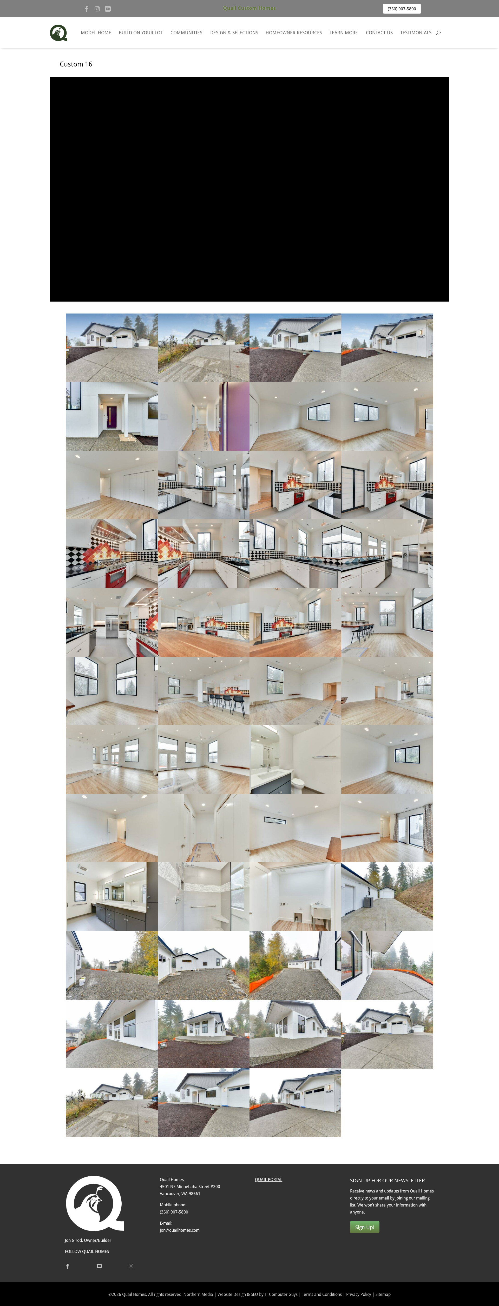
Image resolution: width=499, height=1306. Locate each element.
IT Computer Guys (281, 1294)
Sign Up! (364, 1227)
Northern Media (198, 1294)
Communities (186, 32)
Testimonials (415, 32)
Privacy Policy (358, 1294)
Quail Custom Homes (249, 7)
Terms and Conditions (322, 1294)
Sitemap (383, 1294)
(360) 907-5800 (402, 8)
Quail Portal (268, 1179)
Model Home (96, 32)
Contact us (379, 32)
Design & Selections (234, 32)
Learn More (344, 32)
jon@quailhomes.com (180, 1230)
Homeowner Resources (294, 32)
